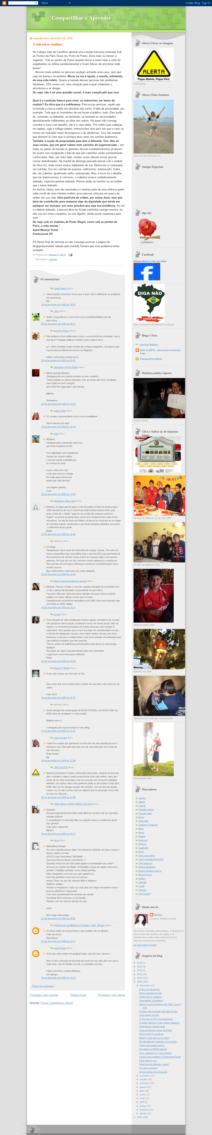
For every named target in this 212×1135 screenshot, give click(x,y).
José (56, 433)
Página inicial (78, 995)
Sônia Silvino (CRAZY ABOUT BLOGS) (74, 804)
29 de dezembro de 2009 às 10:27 (58, 941)
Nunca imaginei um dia (150, 993)
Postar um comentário (43, 986)
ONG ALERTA (61, 767)
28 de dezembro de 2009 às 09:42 (58, 360)
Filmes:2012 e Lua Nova (151, 1034)
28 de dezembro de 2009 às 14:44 (58, 426)
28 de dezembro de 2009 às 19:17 (58, 607)
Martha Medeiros (147, 867)
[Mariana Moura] (147, 279)
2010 (140, 978)
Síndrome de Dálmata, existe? (154, 1064)
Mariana (158, 914)
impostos (143, 840)
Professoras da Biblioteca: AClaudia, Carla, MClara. (79, 925)
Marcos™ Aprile (62, 668)
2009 (140, 981)
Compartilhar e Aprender (81, 18)
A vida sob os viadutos (150, 997)
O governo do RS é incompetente (156, 1019)
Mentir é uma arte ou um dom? (154, 1038)
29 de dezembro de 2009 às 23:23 (58, 978)
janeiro (143, 1113)
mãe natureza (145, 863)
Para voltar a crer (148, 1060)
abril (142, 1102)
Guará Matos (60, 288)
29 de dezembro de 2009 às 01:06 (58, 797)
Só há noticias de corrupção (153, 1072)
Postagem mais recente (44, 995)
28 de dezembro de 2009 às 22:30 (58, 731)
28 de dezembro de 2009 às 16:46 (58, 534)
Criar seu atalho (158, 261)
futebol (142, 836)
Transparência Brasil (151, 359)
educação (143, 821)
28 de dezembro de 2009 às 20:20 (58, 661)
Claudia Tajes (145, 813)
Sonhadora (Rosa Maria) (66, 367)
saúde (142, 886)
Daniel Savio (60, 948)
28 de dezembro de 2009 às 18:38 (58, 574)
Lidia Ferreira (60, 737)
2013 (140, 966)
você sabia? (145, 893)
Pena (56, 840)
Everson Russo (61, 330)
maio (142, 1098)
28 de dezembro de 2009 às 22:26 (58, 697)
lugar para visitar (147, 855)
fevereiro (144, 1109)
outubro (144, 1079)
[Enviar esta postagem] (70, 254)
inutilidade (143, 848)
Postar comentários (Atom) (57, 1003)
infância (142, 844)
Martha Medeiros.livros (150, 871)
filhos (141, 828)
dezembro (145, 985)
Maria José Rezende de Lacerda (70, 581)
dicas (141, 817)
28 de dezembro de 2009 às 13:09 (58, 404)
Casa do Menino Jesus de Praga (155, 1030)
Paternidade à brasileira (151, 1000)
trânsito (142, 890)
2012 (140, 970)
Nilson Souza (145, 874)
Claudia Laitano (146, 809)
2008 (140, 1117)
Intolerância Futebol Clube (152, 1026)
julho (142, 1091)
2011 (140, 974)
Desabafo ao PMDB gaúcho (153, 1049)
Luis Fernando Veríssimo (151, 859)
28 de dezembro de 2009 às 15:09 (58, 494)
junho (143, 1094)
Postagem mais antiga (111, 995)
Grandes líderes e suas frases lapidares (159, 1023)
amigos (142, 798)
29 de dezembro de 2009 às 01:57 (58, 834)
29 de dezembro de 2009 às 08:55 (58, 918)
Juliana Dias (60, 411)
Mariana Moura (141, 261)
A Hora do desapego (149, 989)
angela (57, 614)
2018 (140, 963)
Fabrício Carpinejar (148, 825)
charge (142, 806)
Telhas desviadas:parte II (151, 1045)
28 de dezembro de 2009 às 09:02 (58, 304)
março (143, 1106)
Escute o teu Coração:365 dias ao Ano (158, 1011)
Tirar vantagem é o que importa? (155, 1053)
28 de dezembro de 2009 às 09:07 (58, 324)
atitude (142, 802)
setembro (145, 1083)
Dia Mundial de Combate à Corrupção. (158, 1041)
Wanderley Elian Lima (64, 501)
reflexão (53, 259)
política (142, 878)
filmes (141, 832)
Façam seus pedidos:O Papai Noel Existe (160, 1057)
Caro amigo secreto (149, 1015)
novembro (145, 1075)
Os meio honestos (148, 1068)
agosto (143, 1087)
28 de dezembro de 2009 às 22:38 (58, 760)
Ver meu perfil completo (145, 945)
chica (56, 311)
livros (141, 851)
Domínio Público (149, 345)
